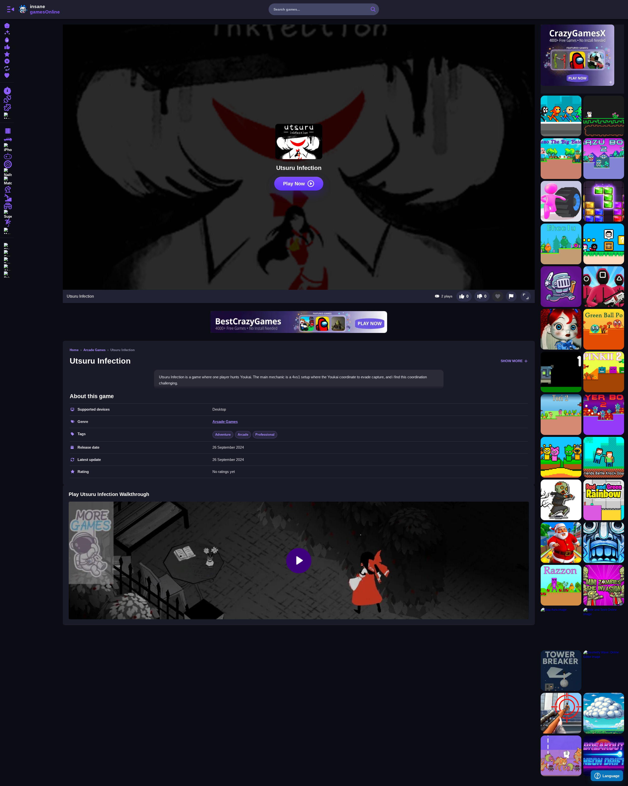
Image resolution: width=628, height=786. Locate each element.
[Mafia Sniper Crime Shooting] (561, 713)
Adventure (223, 434)
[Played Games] (7, 60)
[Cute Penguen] (603, 116)
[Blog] (7, 245)
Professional (265, 434)
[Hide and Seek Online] (603, 628)
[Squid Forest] (603, 286)
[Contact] (7, 252)
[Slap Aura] (561, 628)
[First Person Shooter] (7, 164)
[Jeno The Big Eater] (561, 158)
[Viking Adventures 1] (561, 372)
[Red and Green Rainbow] (603, 500)
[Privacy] (7, 274)
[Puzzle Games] (7, 107)
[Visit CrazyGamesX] (582, 55)
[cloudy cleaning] (603, 713)
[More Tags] (7, 230)
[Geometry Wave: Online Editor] (603, 670)
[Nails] (7, 172)
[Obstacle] (7, 222)
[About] (7, 266)
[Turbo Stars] (561, 201)
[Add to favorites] (497, 296)
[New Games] (7, 32)
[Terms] (7, 259)
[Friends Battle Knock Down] (603, 457)
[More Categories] (7, 115)
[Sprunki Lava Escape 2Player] (561, 457)
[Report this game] (511, 296)
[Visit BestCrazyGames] (298, 322)
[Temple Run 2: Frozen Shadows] (603, 542)
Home (74, 350)
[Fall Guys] (7, 197)
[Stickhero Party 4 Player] (561, 116)
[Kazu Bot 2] (603, 158)
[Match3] (7, 181)
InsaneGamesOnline (38, 9)
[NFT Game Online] (561, 286)
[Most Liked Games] (7, 46)
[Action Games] (7, 99)
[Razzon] (561, 585)
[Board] (7, 189)
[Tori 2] (561, 414)
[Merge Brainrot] (561, 755)
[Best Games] (7, 39)
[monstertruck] (7, 206)
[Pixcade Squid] (603, 244)
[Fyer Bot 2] (603, 414)
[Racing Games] (7, 91)
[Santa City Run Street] (561, 542)
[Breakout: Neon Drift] (603, 755)
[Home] (7, 25)
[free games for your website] (7, 156)
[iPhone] (7, 147)
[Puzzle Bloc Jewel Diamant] (603, 201)
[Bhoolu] (561, 244)
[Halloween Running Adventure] (561, 500)
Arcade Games (94, 350)
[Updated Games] (7, 67)
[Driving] (7, 131)
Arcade (243, 434)
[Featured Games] (7, 53)
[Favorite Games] (7, 74)
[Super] (7, 214)
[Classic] (7, 139)
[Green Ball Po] (603, 329)
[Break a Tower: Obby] (561, 670)
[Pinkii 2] (603, 372)
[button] (525, 296)
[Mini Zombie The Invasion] (603, 585)
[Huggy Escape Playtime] (561, 329)
